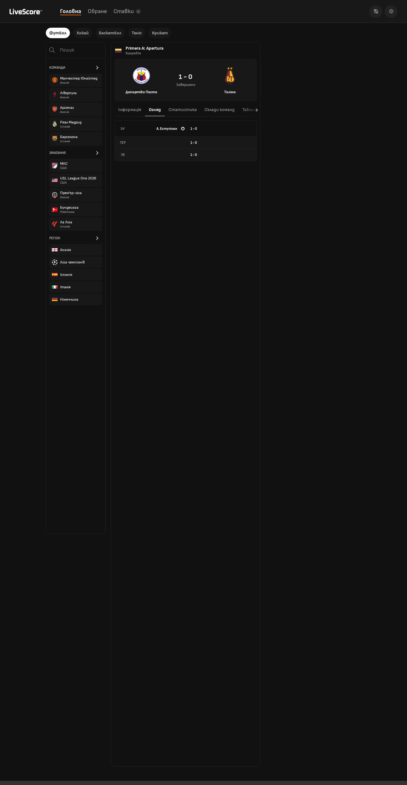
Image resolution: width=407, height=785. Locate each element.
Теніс (137, 33)
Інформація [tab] (129, 109)
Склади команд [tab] (219, 109)
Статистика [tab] (183, 109)
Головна (70, 11)
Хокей (83, 33)
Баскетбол (110, 33)
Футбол (57, 33)
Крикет (160, 33)
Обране (97, 11)
